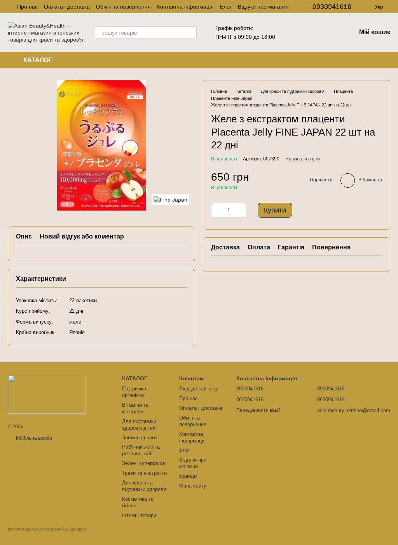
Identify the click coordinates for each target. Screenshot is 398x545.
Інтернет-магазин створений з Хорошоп (47, 529)
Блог (226, 6)
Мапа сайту (192, 486)
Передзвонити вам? (258, 410)
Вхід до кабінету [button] (198, 389)
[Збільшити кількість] (241, 210)
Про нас (27, 6)
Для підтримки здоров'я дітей (139, 424)
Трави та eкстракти (144, 473)
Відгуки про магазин (263, 6)
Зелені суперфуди (144, 463)
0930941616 (331, 6)
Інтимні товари (139, 515)
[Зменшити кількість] (216, 210)
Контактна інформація (185, 6)
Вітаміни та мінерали (135, 408)
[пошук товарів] (190, 32)
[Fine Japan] (170, 199)
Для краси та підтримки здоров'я (144, 486)
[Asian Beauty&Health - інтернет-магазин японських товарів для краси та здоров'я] (47, 394)
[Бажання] (309, 32)
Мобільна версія (33, 438)
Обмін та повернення (123, 6)
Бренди (188, 476)
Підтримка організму (134, 392)
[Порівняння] (329, 32)
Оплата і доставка (67, 6)
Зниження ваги (139, 438)
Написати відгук (302, 159)
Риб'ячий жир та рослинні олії (141, 450)
